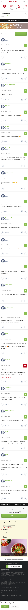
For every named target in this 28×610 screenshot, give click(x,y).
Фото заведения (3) (14, 554)
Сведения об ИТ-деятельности (8, 595)
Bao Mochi (6, 14)
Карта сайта (18, 595)
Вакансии (13, 590)
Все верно (5, 606)
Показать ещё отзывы (20, 504)
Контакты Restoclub (5, 590)
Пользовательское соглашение (8, 592)
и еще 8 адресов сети (7, 527)
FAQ (17, 590)
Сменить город (14, 606)
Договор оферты (5, 587)
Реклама (17, 587)
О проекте (12, 587)
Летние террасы (11, 9)
